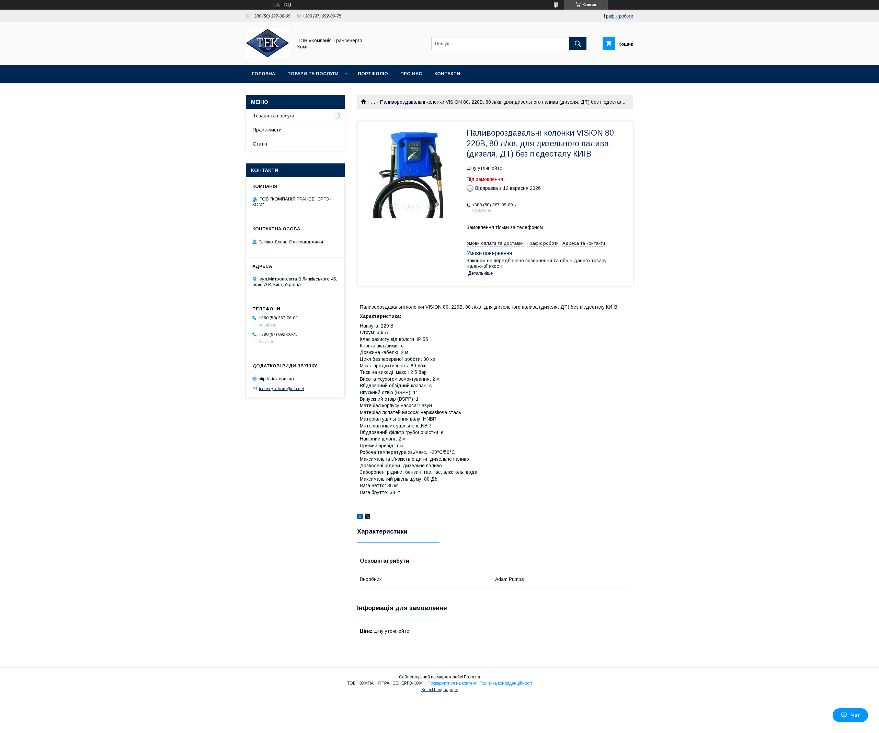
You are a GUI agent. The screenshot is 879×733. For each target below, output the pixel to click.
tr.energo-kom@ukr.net (281, 388)
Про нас (411, 73)
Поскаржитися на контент (452, 683)
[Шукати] (577, 43)
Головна (263, 73)
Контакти (447, 73)
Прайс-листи (267, 130)
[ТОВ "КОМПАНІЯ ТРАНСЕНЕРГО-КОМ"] (267, 56)
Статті (260, 144)
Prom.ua (472, 677)
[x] (367, 517)
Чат (855, 715)
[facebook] (360, 517)
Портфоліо (373, 73)
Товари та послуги (313, 73)
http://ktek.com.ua (276, 378)
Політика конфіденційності (506, 683)
